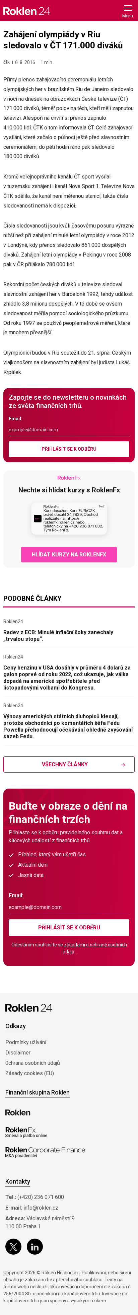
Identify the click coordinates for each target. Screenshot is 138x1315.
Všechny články (65, 764)
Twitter (13, 1247)
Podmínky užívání (25, 1042)
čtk (6, 62)
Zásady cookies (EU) (29, 1073)
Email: (15, 418)
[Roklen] (17, 1112)
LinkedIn (35, 1247)
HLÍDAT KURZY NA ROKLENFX (69, 554)
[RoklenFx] (26, 1132)
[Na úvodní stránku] (26, 11)
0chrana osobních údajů (32, 1063)
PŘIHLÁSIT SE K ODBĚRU (69, 449)
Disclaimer (17, 1052)
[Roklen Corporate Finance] (45, 1152)
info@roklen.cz (40, 1208)
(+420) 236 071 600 (40, 1197)
